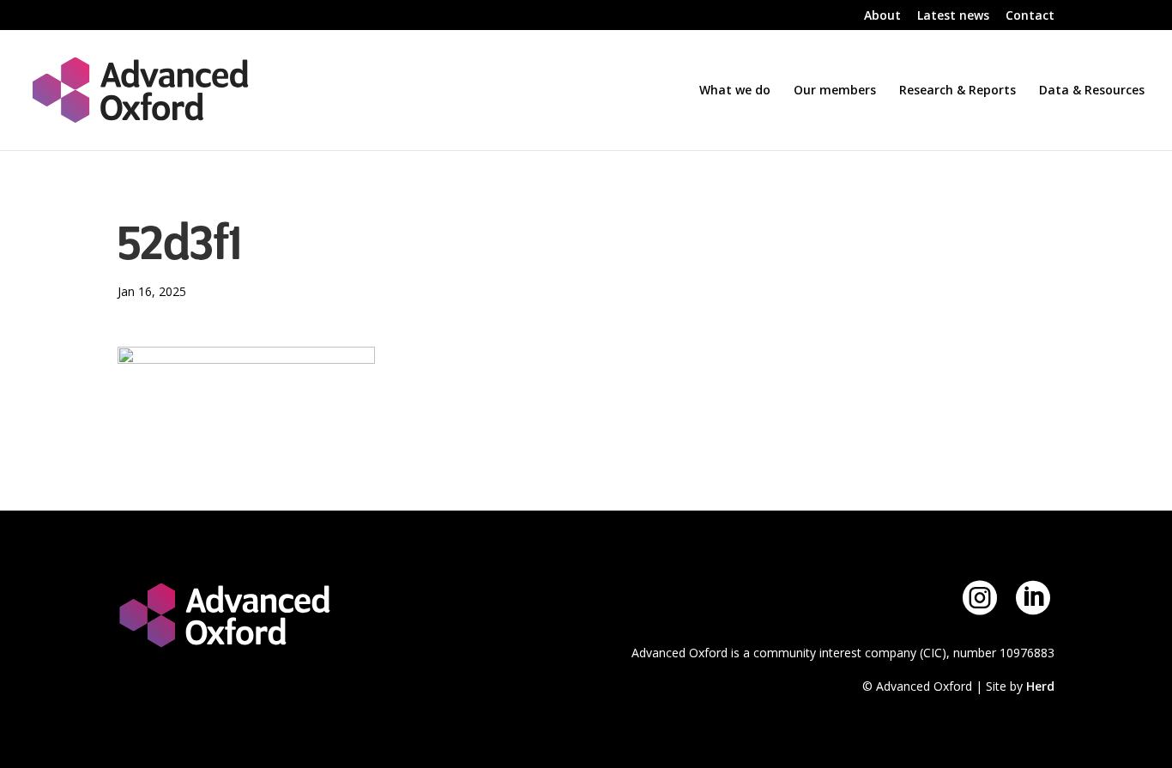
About (882, 16)
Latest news (953, 16)
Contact (1030, 16)
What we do (734, 91)
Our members (835, 91)
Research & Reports (957, 91)
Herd (1040, 686)
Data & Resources (1092, 91)
